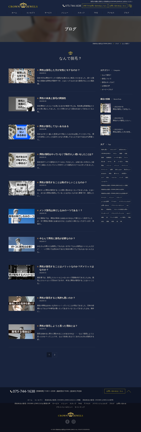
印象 (129, 217)
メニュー (111, 197)
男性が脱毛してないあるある (54, 126)
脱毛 (127, 177)
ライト (126, 157)
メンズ (121, 177)
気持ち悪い (104, 149)
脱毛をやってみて (108, 82)
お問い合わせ (105, 205)
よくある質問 (105, 201)
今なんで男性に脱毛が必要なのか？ (57, 238)
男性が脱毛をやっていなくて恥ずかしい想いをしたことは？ (66, 154)
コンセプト (104, 181)
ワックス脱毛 (114, 217)
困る (107, 177)
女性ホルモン (123, 149)
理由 (127, 161)
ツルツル (114, 177)
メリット (108, 165)
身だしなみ (118, 169)
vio (127, 205)
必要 (111, 169)
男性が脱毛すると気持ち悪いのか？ (57, 298)
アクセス (113, 201)
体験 (102, 217)
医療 (102, 157)
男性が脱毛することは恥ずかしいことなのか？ (63, 182)
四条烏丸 (108, 209)
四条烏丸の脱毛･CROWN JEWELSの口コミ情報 (114, 185)
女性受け (124, 173)
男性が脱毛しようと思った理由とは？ (58, 326)
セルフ (128, 213)
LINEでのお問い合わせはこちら (95, 6)
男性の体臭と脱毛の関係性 (52, 98)
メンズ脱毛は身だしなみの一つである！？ (60, 210)
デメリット (125, 165)
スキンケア (113, 149)
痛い (102, 209)
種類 (121, 153)
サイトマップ (80, 407)
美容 (112, 221)
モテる (109, 161)
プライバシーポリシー (117, 205)
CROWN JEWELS (106, 153)
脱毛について (106, 79)
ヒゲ (102, 177)
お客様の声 (106, 86)
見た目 (103, 161)
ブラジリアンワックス (117, 213)
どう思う (120, 161)
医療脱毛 (108, 157)
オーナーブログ (107, 89)
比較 (126, 153)
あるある (103, 173)
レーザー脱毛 (118, 157)
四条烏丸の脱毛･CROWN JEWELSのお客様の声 (114, 193)
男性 (102, 165)
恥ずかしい (127, 169)
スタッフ (119, 197)
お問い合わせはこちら (117, 6)
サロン (115, 153)
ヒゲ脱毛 (122, 217)
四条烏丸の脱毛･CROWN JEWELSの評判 (112, 189)
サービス (103, 197)
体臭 (110, 173)
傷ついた (116, 173)
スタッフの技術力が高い (121, 209)
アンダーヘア (105, 213)
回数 (107, 221)
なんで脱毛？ (106, 75)
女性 (102, 221)
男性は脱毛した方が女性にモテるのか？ (59, 70)
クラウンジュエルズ (124, 201)
